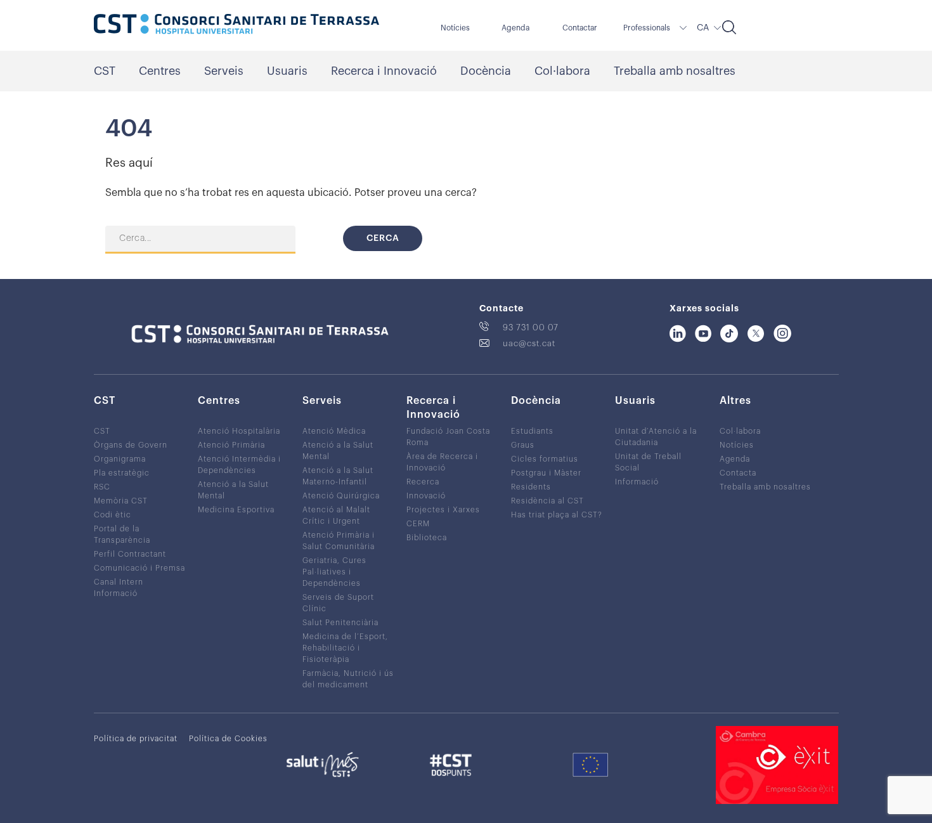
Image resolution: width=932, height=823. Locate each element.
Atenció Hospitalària (239, 431)
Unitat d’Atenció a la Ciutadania (656, 436)
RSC (102, 487)
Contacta (738, 473)
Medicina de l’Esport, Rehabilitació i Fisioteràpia (345, 648)
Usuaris (287, 71)
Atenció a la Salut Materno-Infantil (337, 476)
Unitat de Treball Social (648, 462)
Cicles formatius (544, 459)
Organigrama (120, 459)
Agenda (515, 28)
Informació (637, 482)
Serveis (223, 71)
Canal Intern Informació (118, 587)
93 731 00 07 (531, 327)
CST (104, 71)
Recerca (422, 482)
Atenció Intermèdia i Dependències (239, 464)
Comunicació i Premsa (139, 568)
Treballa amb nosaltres (674, 71)
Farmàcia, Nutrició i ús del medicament (348, 679)
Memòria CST (121, 501)
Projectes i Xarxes (443, 510)
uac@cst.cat (529, 343)
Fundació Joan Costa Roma (448, 436)
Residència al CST (547, 501)
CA (703, 27)
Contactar (579, 28)
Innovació (426, 496)
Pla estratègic (122, 473)
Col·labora (562, 71)
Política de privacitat (136, 738)
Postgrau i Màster (546, 473)
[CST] (236, 25)
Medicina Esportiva (236, 510)
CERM (418, 524)
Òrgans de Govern (130, 445)
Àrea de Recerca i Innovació (442, 462)
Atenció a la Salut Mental (233, 490)
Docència (485, 71)
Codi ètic (112, 515)
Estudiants (532, 431)
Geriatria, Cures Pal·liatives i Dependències (334, 572)
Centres (160, 71)
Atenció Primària (231, 445)
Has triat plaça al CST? (556, 515)
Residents (531, 487)
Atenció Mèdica (334, 431)
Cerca (382, 238)
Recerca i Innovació (384, 71)
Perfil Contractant (130, 554)
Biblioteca (426, 537)
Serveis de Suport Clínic (338, 602)
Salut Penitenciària (340, 622)
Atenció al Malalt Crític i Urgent (336, 515)
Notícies (455, 28)
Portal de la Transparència (122, 534)
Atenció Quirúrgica (341, 496)
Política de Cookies (228, 738)
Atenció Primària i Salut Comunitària (338, 540)
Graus (522, 445)
